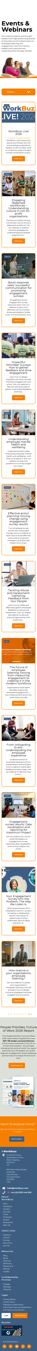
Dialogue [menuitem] (7, 1287)
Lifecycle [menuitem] (7, 1289)
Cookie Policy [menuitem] (9, 1302)
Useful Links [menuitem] (8, 1231)
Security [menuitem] (6, 1212)
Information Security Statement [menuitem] (17, 1307)
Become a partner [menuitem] (7, 1244)
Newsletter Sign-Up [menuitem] (8, 1223)
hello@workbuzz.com (17, 1188)
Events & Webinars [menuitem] (7, 1262)
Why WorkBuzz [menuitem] (7, 1205)
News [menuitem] (5, 1258)
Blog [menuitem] (5, 1255)
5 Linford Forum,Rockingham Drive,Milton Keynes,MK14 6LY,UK (15, 1160)
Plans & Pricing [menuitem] (6, 1239)
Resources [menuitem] (7, 1251)
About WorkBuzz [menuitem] (7, 1198)
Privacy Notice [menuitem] (9, 1299)
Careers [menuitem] (6, 1209)
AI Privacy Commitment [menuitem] (13, 1310)
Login (6, 1315)
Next (30, 1014)
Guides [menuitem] (6, 1271)
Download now (17, 1065)
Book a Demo (17, 1139)
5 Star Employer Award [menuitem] (7, 1217)
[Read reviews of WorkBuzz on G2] (12, 1331)
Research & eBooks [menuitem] (8, 1267)
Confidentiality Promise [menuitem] (10, 1278)
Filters (10, 91)
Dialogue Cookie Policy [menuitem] (13, 1305)
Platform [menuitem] (7, 1235)
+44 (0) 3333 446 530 (21, 1192)
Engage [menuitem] (6, 1284)
